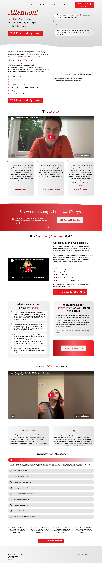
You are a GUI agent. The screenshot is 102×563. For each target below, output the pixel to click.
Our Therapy (32, 5)
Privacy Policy (89, 554)
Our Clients (55, 5)
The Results (44, 5)
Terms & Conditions (79, 554)
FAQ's (64, 5)
